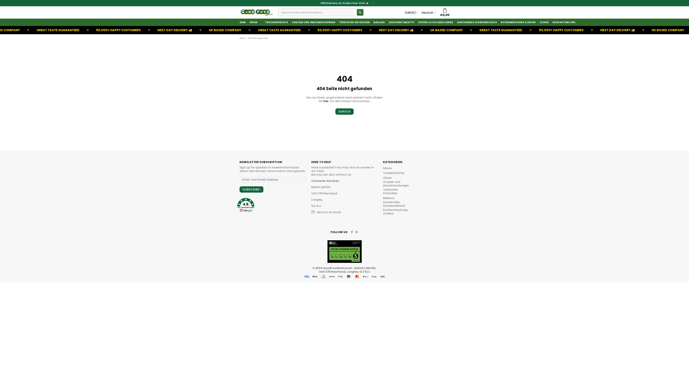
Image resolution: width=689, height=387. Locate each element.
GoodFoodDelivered (257, 12)
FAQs (320, 171)
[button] (246, 203)
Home (242, 38)
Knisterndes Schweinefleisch (394, 204)
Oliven (387, 178)
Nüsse (387, 168)
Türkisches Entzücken (390, 191)
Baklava (388, 198)
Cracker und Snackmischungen (396, 183)
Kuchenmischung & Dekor (395, 211)
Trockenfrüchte (393, 173)
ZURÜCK (344, 111)
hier (326, 101)
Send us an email (329, 212)
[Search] (360, 12)
